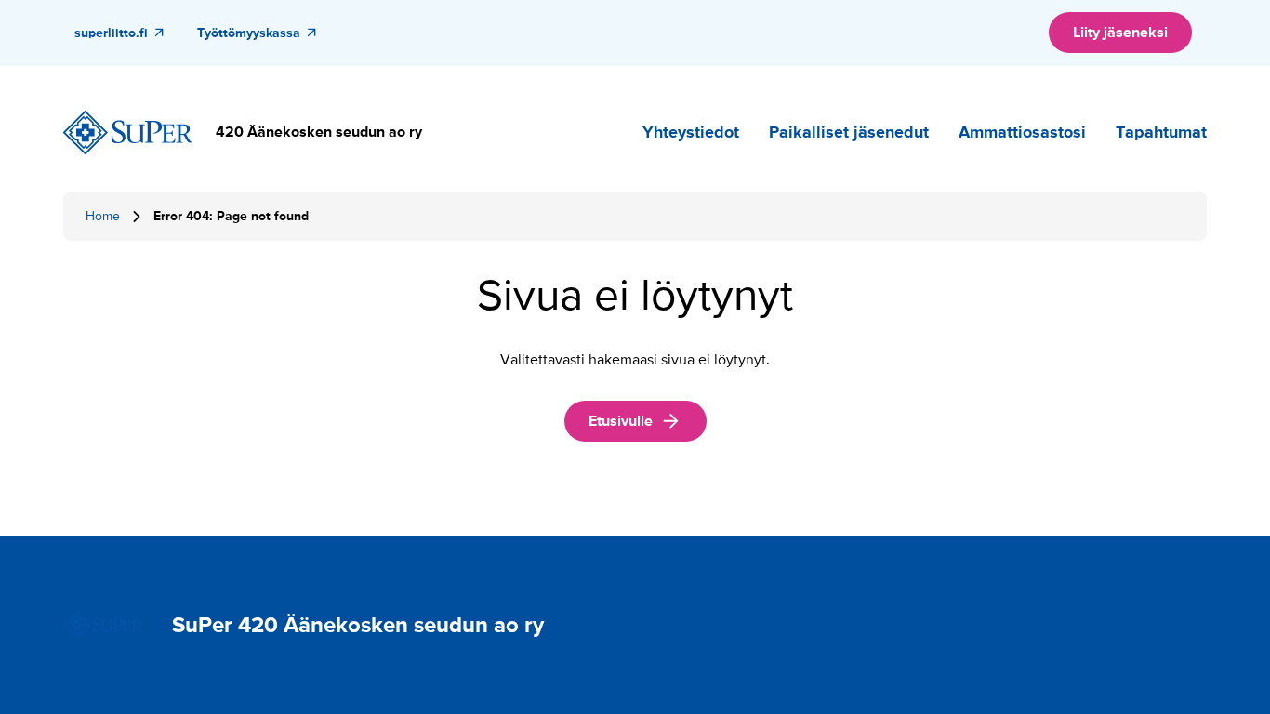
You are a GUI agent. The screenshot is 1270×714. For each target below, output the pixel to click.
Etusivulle (621, 421)
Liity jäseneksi (1120, 32)
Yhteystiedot (690, 132)
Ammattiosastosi (1022, 132)
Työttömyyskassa (248, 33)
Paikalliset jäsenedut (849, 132)
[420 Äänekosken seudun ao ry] (128, 133)
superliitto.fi (111, 33)
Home (103, 216)
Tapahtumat (1161, 132)
